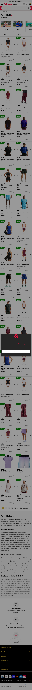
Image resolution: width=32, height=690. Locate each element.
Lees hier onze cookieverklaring (16, 344)
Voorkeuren (16, 348)
